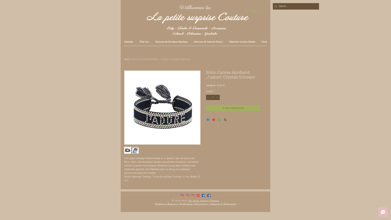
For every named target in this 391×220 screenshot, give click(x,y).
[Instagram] (182, 195)
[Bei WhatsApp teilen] (219, 120)
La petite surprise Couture (197, 17)
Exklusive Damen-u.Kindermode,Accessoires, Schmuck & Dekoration (195, 203)
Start (126, 59)
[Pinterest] (198, 195)
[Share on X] (225, 120)
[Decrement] (208, 97)
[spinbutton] (213, 97)
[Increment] (217, 97)
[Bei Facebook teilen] (208, 120)
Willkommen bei (195, 7)
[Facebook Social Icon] (203, 195)
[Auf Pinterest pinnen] (214, 120)
